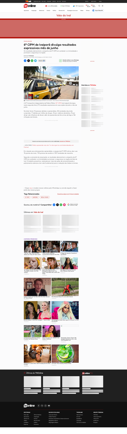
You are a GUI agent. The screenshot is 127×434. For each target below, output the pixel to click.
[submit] (99, 6)
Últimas (87, 10)
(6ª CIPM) (58, 103)
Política (54, 10)
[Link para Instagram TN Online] (45, 405)
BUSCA (86, 1)
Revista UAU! (62, 10)
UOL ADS (64, 1)
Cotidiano (26, 422)
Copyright (78, 420)
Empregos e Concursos (72, 10)
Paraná (48, 10)
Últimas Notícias (37, 414)
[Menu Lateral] (102, 6)
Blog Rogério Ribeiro (53, 422)
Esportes (26, 424)
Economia (36, 424)
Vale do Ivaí (41, 10)
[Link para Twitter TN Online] (42, 405)
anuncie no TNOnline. (65, 141)
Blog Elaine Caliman (53, 420)
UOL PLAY (59, 1)
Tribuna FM (96, 418)
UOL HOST (44, 1)
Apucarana (26, 10)
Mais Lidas (26, 414)
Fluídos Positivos (52, 416)
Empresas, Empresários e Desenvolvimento (59, 418)
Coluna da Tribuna (53, 414)
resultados (44, 197)
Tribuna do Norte (97, 416)
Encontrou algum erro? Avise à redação (68, 194)
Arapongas (33, 10)
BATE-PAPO (93, 1)
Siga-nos (41, 60)
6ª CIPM (27, 197)
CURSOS (54, 1)
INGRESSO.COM (37, 1)
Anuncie (78, 416)
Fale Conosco (79, 414)
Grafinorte (95, 420)
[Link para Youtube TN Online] (49, 405)
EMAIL (100, 1)
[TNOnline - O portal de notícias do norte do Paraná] (30, 6)
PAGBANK (49, 1)
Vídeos (81, 10)
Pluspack (95, 422)
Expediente (79, 418)
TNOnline (95, 414)
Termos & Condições (81, 422)
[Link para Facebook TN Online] (38, 405)
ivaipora (35, 197)
